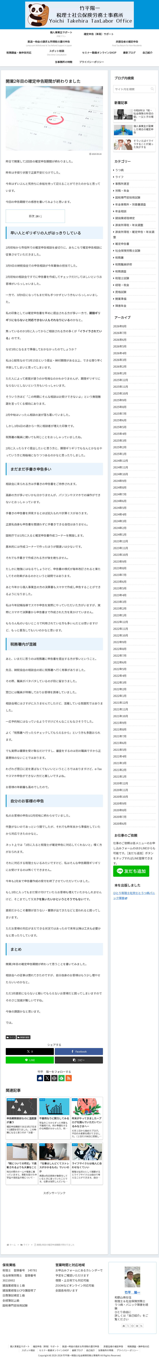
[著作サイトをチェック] (40, 1078)
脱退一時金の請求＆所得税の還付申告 (80, 1346)
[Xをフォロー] (47, 1078)
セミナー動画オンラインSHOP (54, 1350)
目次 (31, 216)
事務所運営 (25, 1037)
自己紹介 (90, 1350)
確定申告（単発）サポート (46, 1346)
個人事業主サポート (20, 1346)
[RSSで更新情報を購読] (69, 1078)
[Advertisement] (54, 1217)
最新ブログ (77, 1350)
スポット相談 (29, 1350)
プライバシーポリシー (127, 1350)
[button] (79, 1060)
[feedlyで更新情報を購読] (61, 1078)
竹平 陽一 (132, 1292)
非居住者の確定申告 (114, 1346)
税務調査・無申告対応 (138, 1346)
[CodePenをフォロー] (54, 1078)
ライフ (12, 1037)
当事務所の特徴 (105, 1350)
